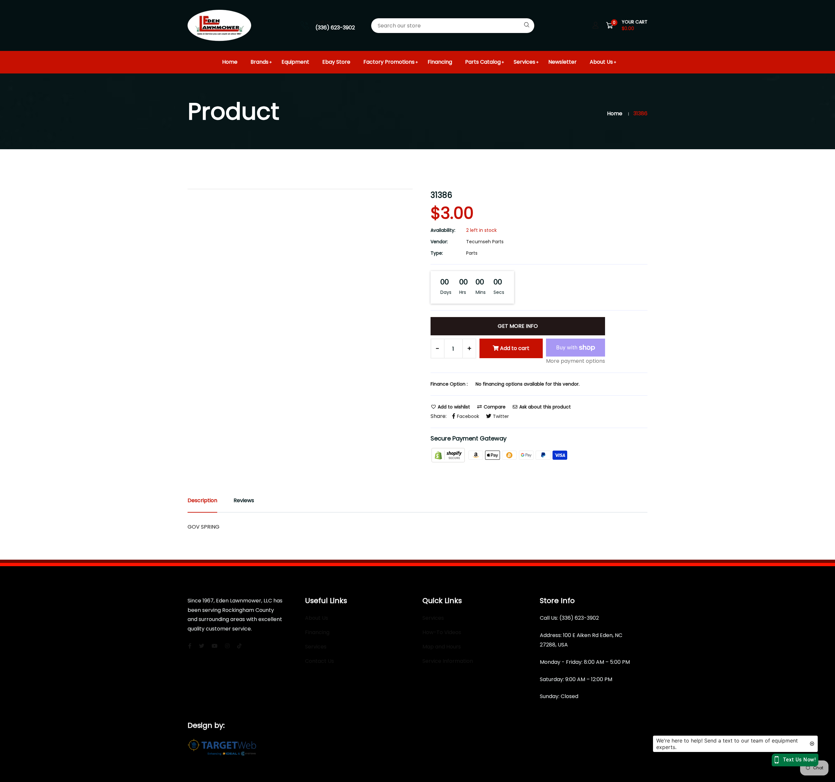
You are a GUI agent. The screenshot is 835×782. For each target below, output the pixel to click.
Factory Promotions (389, 62)
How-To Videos (441, 632)
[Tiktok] (239, 646)
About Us (601, 62)
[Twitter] (201, 646)
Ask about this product (544, 407)
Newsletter (562, 62)
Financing (440, 62)
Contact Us (319, 661)
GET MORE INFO (518, 326)
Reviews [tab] (244, 500)
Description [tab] (202, 500)
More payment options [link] (575, 361)
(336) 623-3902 (335, 27)
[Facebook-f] (190, 646)
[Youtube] (214, 646)
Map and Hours (441, 646)
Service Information (447, 661)
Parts (472, 253)
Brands (259, 62)
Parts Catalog (483, 62)
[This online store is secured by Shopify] (449, 454)
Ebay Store (336, 62)
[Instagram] (227, 646)
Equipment (295, 62)
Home (229, 62)
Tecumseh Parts (485, 241)
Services (524, 62)
